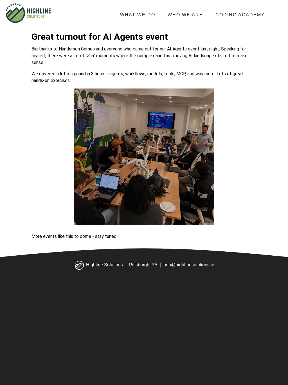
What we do (137, 14)
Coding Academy (240, 14)
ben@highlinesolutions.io (188, 265)
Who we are (185, 14)
